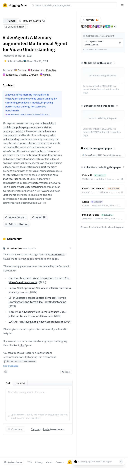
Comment (17, 429)
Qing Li (47, 74)
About (49, 462)
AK (28, 61)
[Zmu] (98, 26)
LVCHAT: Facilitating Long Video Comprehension (36, 321)
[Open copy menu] (27, 26)
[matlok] (85, 26)
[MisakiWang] (101, 26)
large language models (26, 127)
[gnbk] (109, 26)
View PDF (41, 217)
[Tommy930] (82, 26)
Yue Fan (22, 70)
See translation (10, 365)
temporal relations (26, 143)
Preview (20, 383)
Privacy (39, 462)
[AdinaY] (93, 26)
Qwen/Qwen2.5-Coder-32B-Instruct (35, 114)
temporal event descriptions (45, 155)
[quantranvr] (104, 26)
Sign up (35, 429)
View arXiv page (17, 217)
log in (46, 429)
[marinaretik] (90, 26)
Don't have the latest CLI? (95, 49)
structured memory (45, 151)
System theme (15, 462)
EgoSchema (9, 194)
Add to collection (18, 224)
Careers (60, 462)
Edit (8, 383)
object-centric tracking (20, 159)
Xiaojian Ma (37, 70)
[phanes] (112, 26)
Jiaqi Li (23, 74)
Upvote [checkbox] (92, 19)
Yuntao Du (11, 74)
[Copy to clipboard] (43, 20)
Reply (67, 371)
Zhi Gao (33, 74)
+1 (115, 26)
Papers (11, 20)
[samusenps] (88, 26)
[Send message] (121, 462)
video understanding (30, 186)
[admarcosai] (106, 26)
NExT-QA (40, 190)
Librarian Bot (56, 254)
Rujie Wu (51, 70)
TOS (30, 462)
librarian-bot (14, 248)
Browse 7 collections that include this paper (102, 227)
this (22, 345)
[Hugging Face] (69, 462)
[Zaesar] (96, 26)
